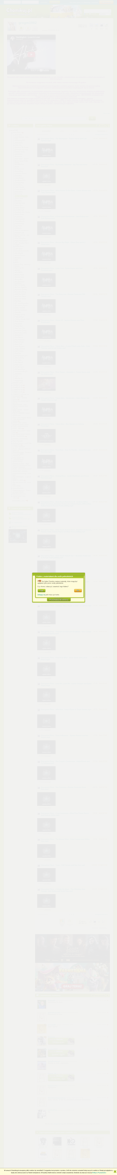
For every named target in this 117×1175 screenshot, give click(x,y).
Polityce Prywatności (99, 1173)
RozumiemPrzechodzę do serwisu (58, 599)
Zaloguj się (41, 595)
